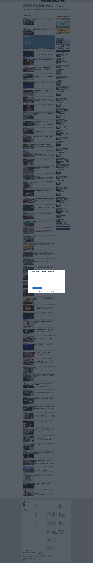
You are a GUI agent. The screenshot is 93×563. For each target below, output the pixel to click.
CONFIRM (37, 287)
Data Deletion (41, 291)
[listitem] (46, 284)
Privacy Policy (52, 291)
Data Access (46, 291)
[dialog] (46, 281)
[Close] (63, 272)
